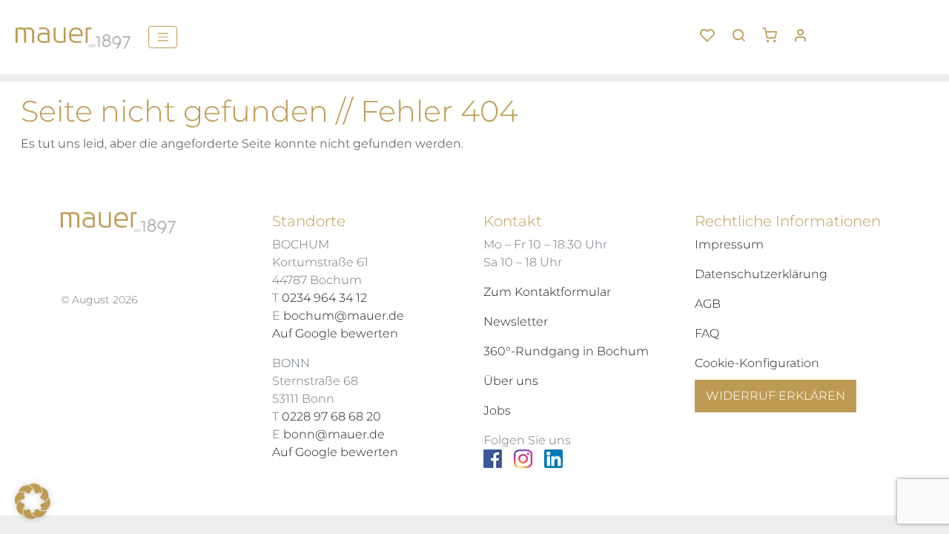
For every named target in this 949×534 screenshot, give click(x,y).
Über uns (510, 381)
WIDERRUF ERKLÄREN (775, 396)
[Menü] (162, 37)
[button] (774, 29)
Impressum (729, 244)
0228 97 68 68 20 (331, 416)
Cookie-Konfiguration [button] (757, 363)
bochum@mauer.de (343, 316)
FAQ (707, 333)
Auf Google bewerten (335, 333)
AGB (708, 304)
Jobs (497, 410)
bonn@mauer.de (334, 434)
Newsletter (515, 321)
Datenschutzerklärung (761, 274)
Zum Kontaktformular (547, 292)
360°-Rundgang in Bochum (566, 351)
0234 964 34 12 (324, 298)
